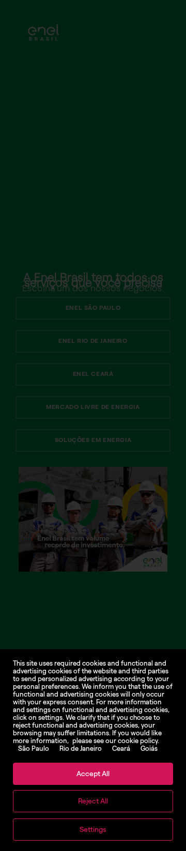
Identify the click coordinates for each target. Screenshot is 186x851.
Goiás (149, 748)
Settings (93, 829)
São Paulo (33, 748)
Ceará (121, 748)
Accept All (93, 773)
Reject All (93, 801)
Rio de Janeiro (80, 748)
